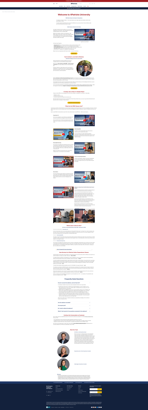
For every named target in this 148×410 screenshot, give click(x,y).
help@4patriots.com (50, 391)
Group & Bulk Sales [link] (69, 387)
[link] (46, 395)
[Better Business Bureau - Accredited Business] (48, 407)
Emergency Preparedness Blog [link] (82, 391)
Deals (88, 6)
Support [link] (57, 387)
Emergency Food (73, 6)
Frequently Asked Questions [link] (59, 388)
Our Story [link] (79, 387)
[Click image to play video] (84, 35)
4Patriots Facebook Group (89, 316)
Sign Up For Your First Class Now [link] (74, 102)
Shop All (84, 6)
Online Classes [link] (80, 392)
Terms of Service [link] (56, 407)
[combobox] (91, 392)
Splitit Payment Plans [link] (58, 391)
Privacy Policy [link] (52, 407)
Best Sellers (61, 6)
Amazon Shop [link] (68, 388)
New (64, 6)
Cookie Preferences (62, 407)
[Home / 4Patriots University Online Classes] (8, 10)
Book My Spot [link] (74, 53)
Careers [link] (79, 388)
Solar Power (68, 6)
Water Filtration (80, 6)
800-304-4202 (49, 392)
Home (3, 11)
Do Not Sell (59, 407)
